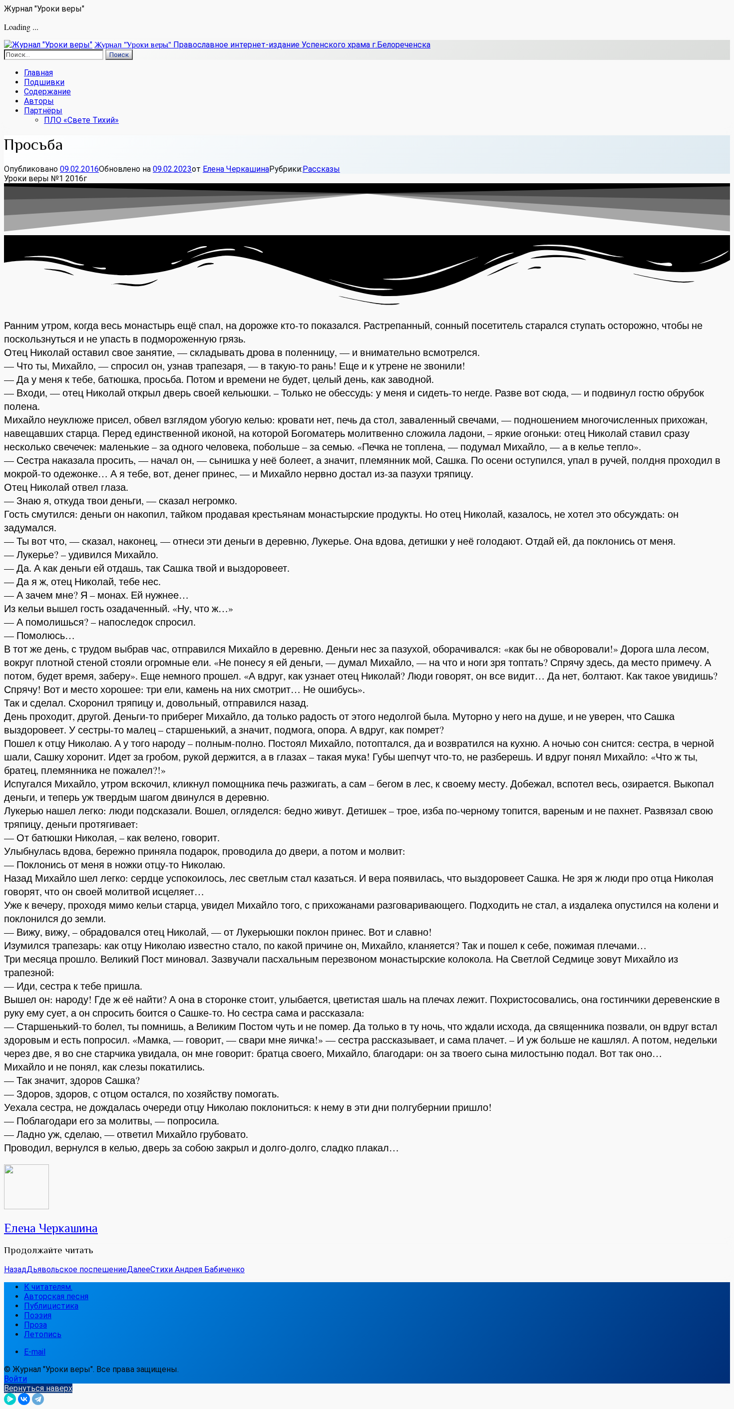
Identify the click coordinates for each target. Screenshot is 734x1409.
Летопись (42, 1334)
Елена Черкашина (236, 169)
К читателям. (48, 1287)
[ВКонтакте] (24, 1399)
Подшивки (44, 82)
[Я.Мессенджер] (10, 1399)
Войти (15, 1379)
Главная (38, 72)
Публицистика (51, 1306)
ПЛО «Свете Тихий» (81, 120)
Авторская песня (56, 1296)
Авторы (39, 101)
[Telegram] (38, 1399)
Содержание (47, 91)
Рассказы (321, 169)
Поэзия (37, 1315)
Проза (35, 1325)
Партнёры (43, 110)
